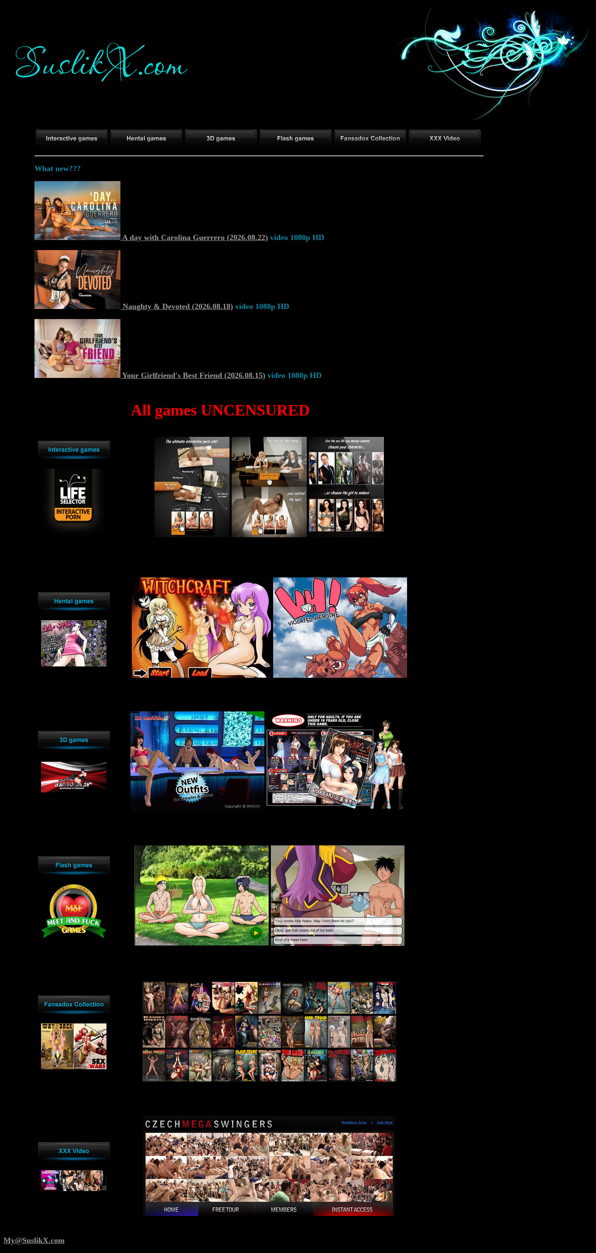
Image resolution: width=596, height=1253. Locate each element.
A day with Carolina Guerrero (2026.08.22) (194, 237)
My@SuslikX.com (34, 1240)
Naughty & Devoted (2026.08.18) (176, 306)
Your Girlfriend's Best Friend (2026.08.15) (192, 375)
